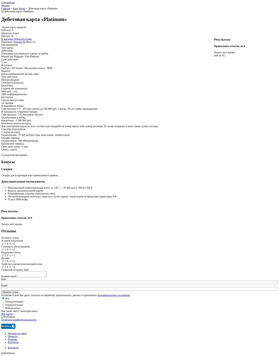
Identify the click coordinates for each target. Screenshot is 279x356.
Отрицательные (14, 305)
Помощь (12, 339)
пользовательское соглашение (113, 295)
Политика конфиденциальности (19, 319)
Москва (5, 5)
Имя (3, 279)
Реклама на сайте (17, 333)
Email (4, 285)
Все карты (7, 314)
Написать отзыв (23, 39)
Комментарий (8, 276)
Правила (12, 336)
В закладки (7, 39)
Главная (5, 8)
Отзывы (19, 42)
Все (7, 298)
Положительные (14, 301)
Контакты (13, 342)
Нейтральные (12, 308)
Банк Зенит (19, 8)
